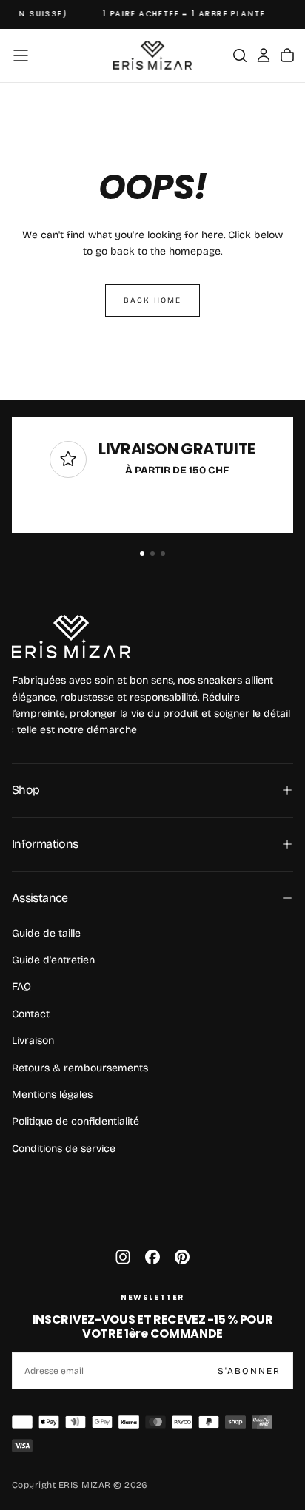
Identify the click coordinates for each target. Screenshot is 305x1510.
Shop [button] (25, 790)
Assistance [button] (40, 898)
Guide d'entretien (53, 960)
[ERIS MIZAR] (71, 636)
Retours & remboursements (80, 1068)
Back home (152, 300)
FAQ (21, 986)
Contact (31, 1014)
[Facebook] (152, 1257)
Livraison (33, 1040)
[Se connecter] (263, 55)
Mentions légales (52, 1094)
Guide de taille (46, 933)
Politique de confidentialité (75, 1121)
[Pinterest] (182, 1257)
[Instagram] (123, 1257)
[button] (21, 55)
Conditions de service (63, 1148)
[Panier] (287, 55)
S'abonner (249, 1371)
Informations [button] (45, 844)
